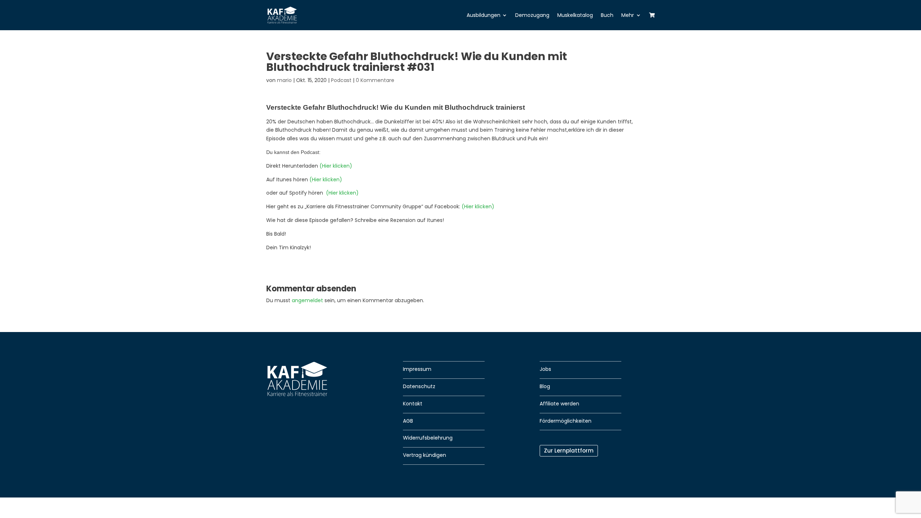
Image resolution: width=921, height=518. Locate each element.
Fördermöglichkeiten (565, 420)
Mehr (627, 15)
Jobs (545, 369)
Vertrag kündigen (424, 455)
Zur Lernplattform (569, 450)
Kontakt (412, 403)
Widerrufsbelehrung (428, 437)
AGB (408, 420)
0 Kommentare (375, 80)
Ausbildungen (483, 15)
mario (284, 80)
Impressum (417, 369)
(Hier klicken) (335, 165)
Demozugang (532, 15)
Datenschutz (419, 386)
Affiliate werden (559, 403)
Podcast (341, 80)
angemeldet (307, 300)
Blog (545, 386)
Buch (607, 15)
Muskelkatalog (575, 15)
